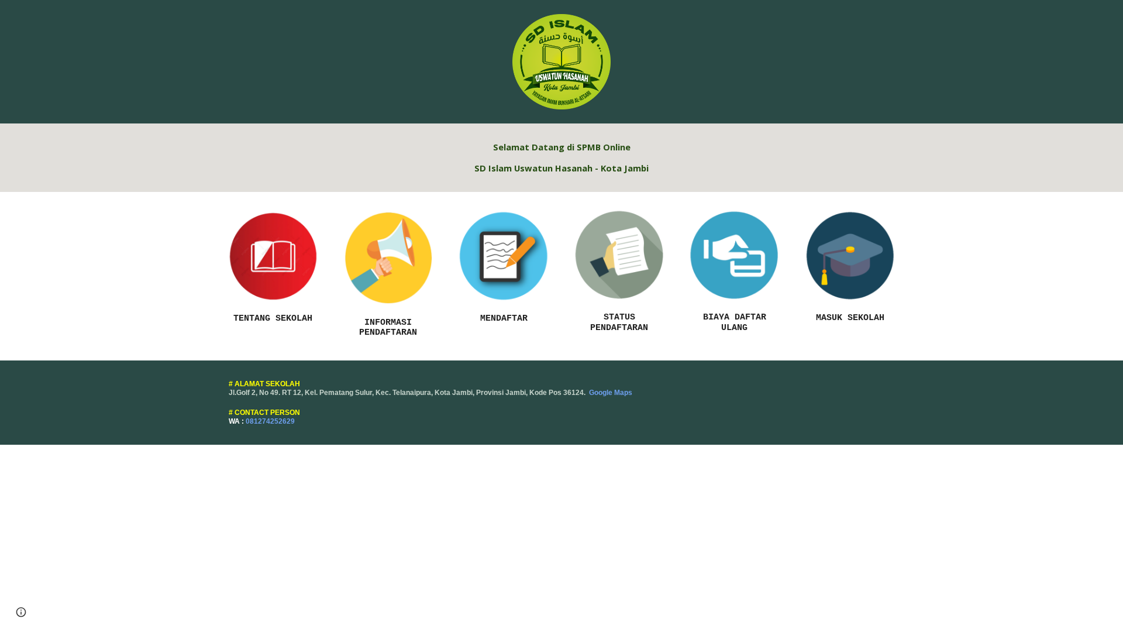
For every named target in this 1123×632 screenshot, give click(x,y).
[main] (561, 158)
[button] (21, 612)
